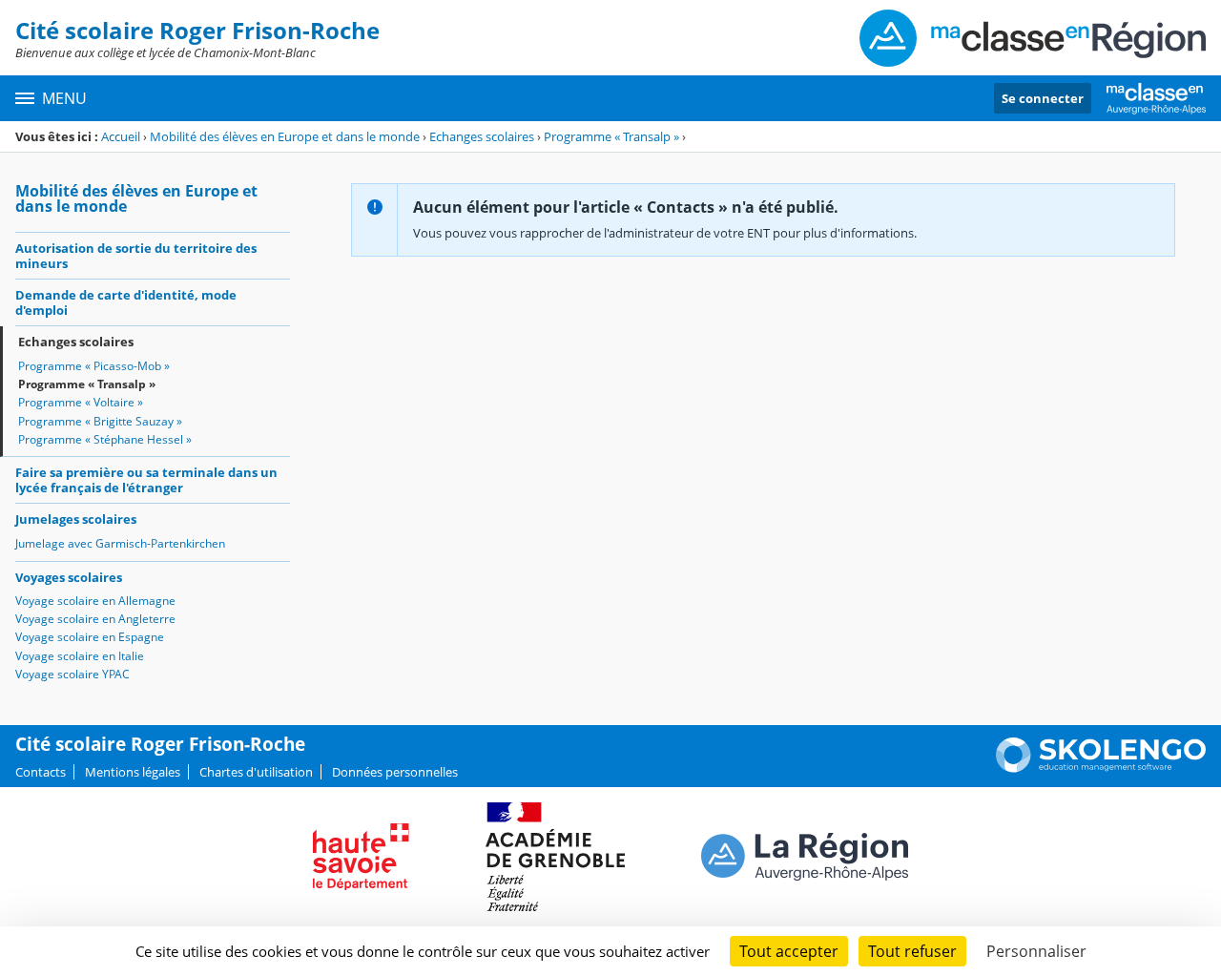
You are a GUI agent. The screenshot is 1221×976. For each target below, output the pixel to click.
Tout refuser (912, 951)
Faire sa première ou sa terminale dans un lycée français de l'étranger (146, 480)
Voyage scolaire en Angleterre (95, 619)
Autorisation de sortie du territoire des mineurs (136, 255)
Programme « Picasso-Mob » (94, 366)
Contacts (40, 771)
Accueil (120, 136)
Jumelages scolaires (75, 519)
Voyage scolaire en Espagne (89, 637)
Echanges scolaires (481, 136)
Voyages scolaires (68, 577)
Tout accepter (788, 951)
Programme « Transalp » (611, 136)
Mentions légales (132, 771)
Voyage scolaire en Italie (79, 656)
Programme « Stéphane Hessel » (105, 439)
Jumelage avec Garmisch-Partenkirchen (120, 543)
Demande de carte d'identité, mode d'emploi (126, 302)
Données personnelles (395, 771)
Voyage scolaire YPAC (72, 674)
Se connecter (1043, 98)
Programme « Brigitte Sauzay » (100, 421)
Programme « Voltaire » (80, 402)
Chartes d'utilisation (256, 771)
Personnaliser (1036, 951)
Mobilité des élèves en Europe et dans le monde (285, 136)
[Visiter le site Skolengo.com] (1101, 768)
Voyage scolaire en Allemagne (95, 600)
